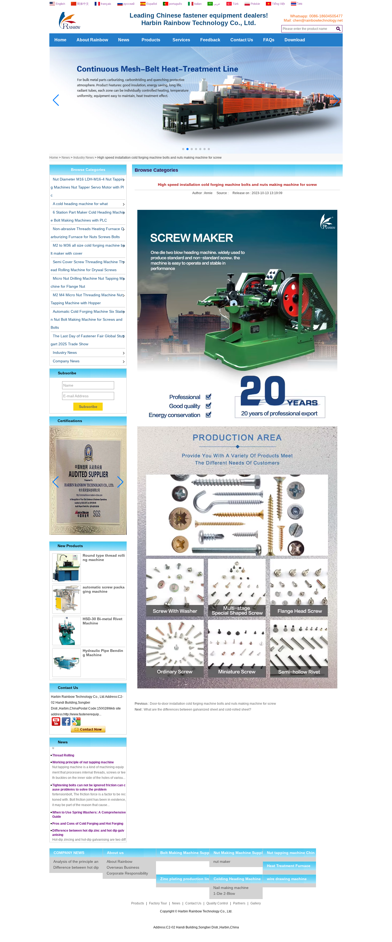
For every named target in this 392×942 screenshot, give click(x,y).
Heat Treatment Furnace (288, 866)
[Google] (76, 721)
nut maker (221, 861)
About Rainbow (92, 40)
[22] (196, 152)
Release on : (242, 193)
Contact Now (88, 729)
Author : (198, 193)
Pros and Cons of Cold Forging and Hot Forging (87, 815)
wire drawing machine (287, 879)
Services (181, 40)
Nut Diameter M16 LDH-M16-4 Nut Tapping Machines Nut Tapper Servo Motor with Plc (87, 187)
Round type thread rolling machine (104, 557)
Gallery (255, 903)
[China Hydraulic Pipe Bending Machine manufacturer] (66, 662)
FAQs (268, 40)
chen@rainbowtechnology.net (318, 20)
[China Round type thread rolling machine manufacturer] (66, 567)
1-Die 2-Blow (224, 893)
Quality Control (217, 903)
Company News (66, 361)
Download (295, 40)
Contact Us (241, 40)
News (123, 40)
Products (151, 40)
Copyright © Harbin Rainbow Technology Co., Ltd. (196, 911)
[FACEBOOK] (66, 721)
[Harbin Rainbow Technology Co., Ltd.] (89, 31)
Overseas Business (123, 867)
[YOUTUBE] (56, 721)
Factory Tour (158, 903)
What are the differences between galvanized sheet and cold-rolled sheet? (197, 709)
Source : (223, 193)
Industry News (83, 157)
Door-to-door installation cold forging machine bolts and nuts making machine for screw (213, 704)
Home (60, 40)
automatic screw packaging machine (104, 589)
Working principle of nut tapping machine (83, 754)
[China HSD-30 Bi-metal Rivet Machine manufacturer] (66, 631)
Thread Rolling (63, 747)
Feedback (210, 40)
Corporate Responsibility (127, 873)
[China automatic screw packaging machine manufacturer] (66, 599)
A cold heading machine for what (80, 204)
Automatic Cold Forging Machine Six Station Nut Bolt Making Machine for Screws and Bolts (88, 319)
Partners (239, 903)
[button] (183, 149)
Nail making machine (231, 887)
